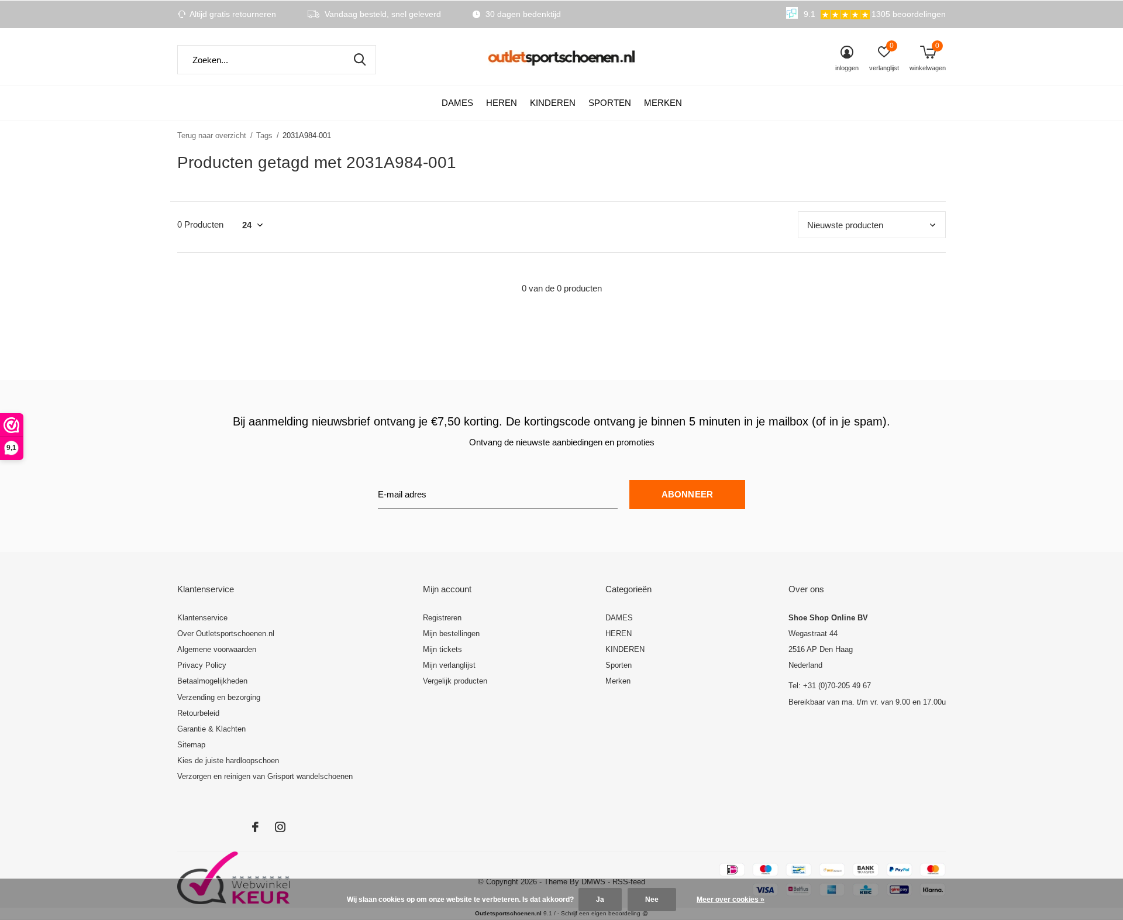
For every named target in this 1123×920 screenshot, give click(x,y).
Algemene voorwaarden (216, 649)
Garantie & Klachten (211, 729)
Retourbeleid (198, 713)
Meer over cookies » (730, 899)
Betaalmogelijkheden (212, 681)
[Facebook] (255, 827)
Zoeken (359, 59)
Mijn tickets (442, 649)
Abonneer (688, 494)
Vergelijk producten (455, 681)
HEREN (501, 103)
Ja (600, 899)
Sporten (609, 103)
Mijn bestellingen (451, 633)
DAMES (457, 103)
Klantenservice (202, 617)
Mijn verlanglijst (449, 665)
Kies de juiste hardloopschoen (228, 760)
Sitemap (191, 744)
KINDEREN (553, 103)
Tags (264, 135)
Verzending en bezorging (218, 697)
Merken (663, 103)
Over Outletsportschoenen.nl (225, 633)
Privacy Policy (201, 665)
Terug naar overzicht (211, 135)
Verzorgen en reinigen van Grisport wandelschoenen (265, 776)
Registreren (442, 617)
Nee (652, 899)
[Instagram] (280, 827)
